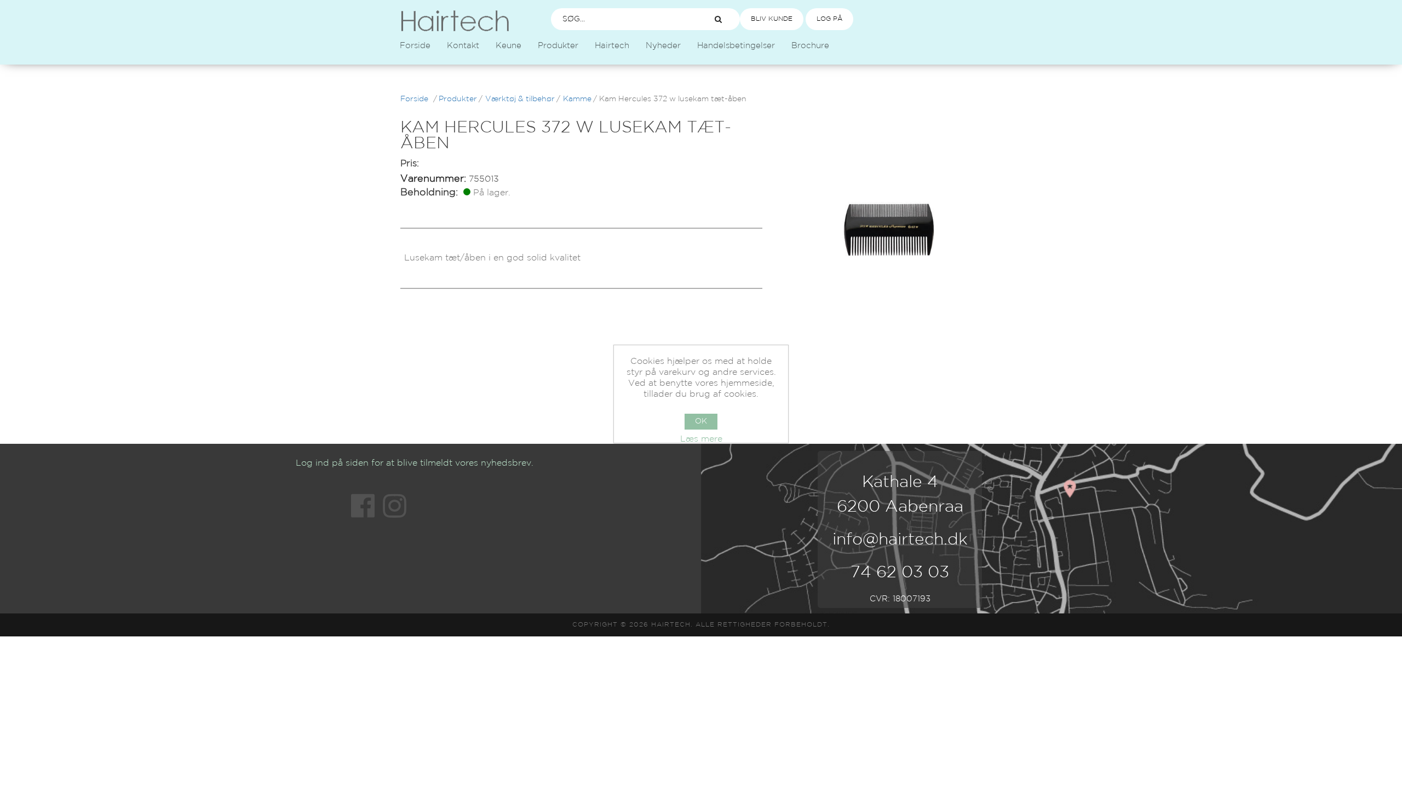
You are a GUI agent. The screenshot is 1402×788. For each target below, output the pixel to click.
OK (701, 421)
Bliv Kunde (771, 19)
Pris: (409, 164)
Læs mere (701, 439)
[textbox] (622, 19)
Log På (829, 19)
